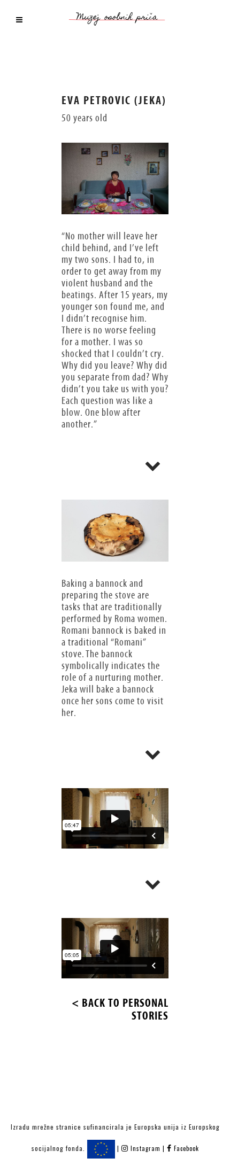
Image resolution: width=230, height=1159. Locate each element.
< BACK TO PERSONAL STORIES (120, 1009)
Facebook (185, 1148)
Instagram (145, 1148)
